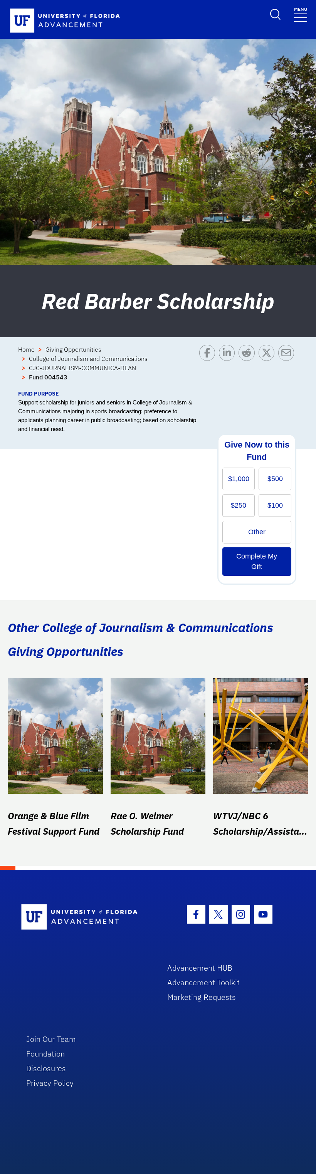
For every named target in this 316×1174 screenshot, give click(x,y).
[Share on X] (268, 367)
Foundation (45, 1053)
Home (26, 349)
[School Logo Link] (85, 917)
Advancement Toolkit (203, 982)
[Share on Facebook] (209, 367)
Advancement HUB (199, 968)
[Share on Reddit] (248, 367)
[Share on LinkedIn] (229, 367)
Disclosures (46, 1068)
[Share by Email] (288, 367)
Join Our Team (51, 1039)
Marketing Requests (201, 997)
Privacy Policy (50, 1083)
